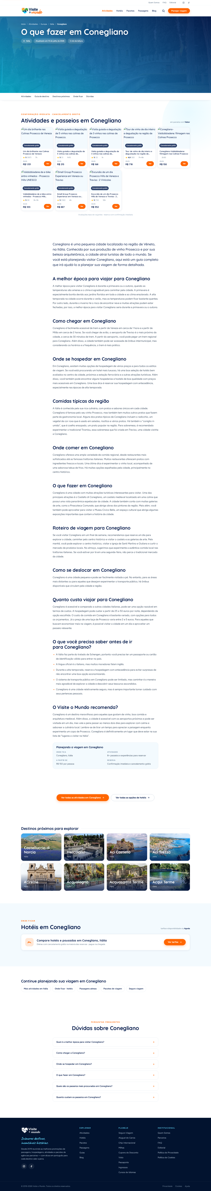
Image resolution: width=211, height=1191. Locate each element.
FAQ (164, 2)
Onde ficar (78, 96)
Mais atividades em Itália (36, 988)
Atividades (107, 10)
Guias (82, 1152)
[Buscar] (163, 11)
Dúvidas (90, 96)
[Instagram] (183, 3)
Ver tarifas (173, 942)
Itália (52, 24)
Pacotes (130, 10)
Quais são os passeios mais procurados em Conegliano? (105, 1086)
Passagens (143, 10)
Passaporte (124, 1162)
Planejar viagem (179, 10)
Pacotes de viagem (112, 988)
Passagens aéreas (88, 988)
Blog (154, 10)
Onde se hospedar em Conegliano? (105, 1064)
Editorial (173, 2)
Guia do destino (42, 96)
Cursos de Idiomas (127, 1172)
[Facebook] (189, 3)
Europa (44, 24)
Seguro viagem (136, 988)
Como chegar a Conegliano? (105, 1053)
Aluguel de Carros (127, 1137)
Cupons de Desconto (128, 1152)
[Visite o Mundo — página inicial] (32, 10)
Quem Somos (153, 2)
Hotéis (119, 10)
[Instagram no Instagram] (24, 1166)
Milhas (121, 1147)
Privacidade (167, 1186)
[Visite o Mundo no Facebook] (31, 1166)
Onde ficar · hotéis (64, 988)
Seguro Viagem (126, 1133)
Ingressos (123, 1167)
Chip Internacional (127, 1143)
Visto (121, 1157)
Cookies (178, 1186)
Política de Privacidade (168, 1152)
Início (23, 24)
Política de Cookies (166, 1157)
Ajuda (187, 1186)
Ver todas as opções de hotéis (131, 797)
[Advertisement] (105, 65)
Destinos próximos (61, 96)
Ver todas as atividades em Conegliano (81, 797)
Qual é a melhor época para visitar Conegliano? (105, 1042)
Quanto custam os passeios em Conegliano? (105, 1097)
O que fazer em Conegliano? (105, 1075)
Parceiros (162, 1137)
